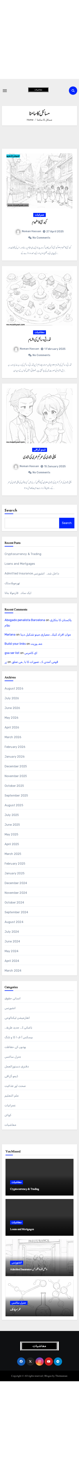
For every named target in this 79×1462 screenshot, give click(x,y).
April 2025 (12, 844)
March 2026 (13, 737)
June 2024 (12, 941)
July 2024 (12, 931)
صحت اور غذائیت (15, 1086)
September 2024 (16, 912)
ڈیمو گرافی (40, 449)
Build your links (15, 643)
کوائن (8, 1115)
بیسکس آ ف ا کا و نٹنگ (19, 1037)
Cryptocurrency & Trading (23, 554)
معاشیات (39, 332)
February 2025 (15, 863)
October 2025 (14, 786)
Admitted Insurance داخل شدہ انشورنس (32, 573)
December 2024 (16, 883)
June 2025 (12, 824)
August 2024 (14, 922)
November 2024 (16, 893)
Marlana (10, 634)
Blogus (48, 1376)
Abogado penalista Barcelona (25, 620)
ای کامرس (30, 653)
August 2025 (14, 805)
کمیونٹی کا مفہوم (39, 222)
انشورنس (10, 1008)
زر (6, 662)
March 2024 (13, 970)
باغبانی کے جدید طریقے (18, 1027)
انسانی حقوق (13, 998)
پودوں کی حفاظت (15, 1047)
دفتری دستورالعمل (17, 1066)
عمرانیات (39, 214)
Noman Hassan (31, 231)
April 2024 (12, 961)
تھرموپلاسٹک (12, 583)
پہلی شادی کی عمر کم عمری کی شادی (39, 457)
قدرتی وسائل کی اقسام (39, 340)
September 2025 (16, 795)
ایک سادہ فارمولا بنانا (18, 593)
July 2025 (12, 815)
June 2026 (12, 708)
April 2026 (12, 727)
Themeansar (61, 1376)
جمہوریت (36, 643)
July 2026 (12, 698)
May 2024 (12, 951)
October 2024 (14, 902)
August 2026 (14, 688)
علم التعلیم (12, 1095)
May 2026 (12, 717)
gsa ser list (12, 653)
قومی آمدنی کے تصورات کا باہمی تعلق (35, 662)
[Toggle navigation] (5, 90)
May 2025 (11, 834)
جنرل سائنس (13, 1056)
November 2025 (16, 776)
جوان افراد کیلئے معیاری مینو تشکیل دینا (45, 634)
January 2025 (14, 873)
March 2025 (13, 854)
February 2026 (15, 747)
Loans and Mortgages (20, 563)
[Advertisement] (39, 39)
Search (11, 510)
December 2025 (16, 766)
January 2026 (15, 756)
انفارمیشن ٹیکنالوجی (17, 1018)
